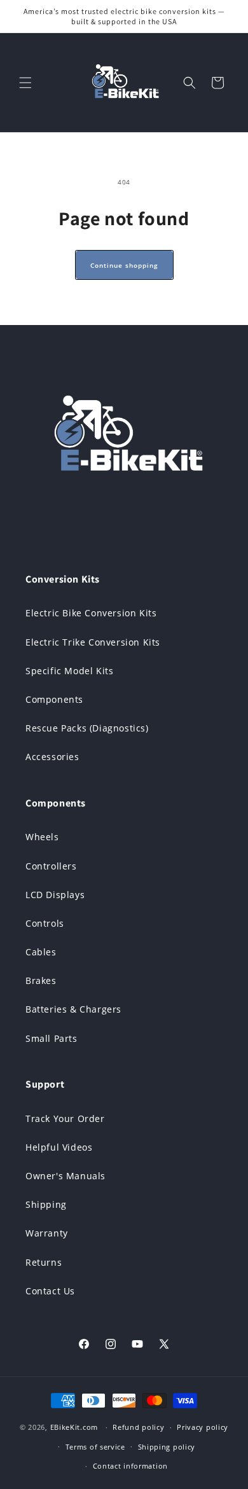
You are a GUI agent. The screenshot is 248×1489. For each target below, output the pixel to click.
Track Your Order (65, 1118)
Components (54, 699)
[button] (25, 83)
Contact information (130, 1466)
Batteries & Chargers (73, 1009)
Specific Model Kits (69, 671)
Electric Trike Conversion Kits (92, 642)
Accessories (52, 757)
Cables (41, 952)
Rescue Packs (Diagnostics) (87, 728)
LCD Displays (55, 895)
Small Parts (51, 1038)
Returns (43, 1262)
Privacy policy (202, 1427)
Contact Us (50, 1291)
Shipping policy (167, 1446)
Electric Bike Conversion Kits (90, 613)
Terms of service (95, 1446)
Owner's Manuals (65, 1176)
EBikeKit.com (74, 1427)
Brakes (41, 980)
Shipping (46, 1204)
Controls (44, 923)
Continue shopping (124, 265)
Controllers (51, 866)
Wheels (42, 837)
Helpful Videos (58, 1147)
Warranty (46, 1233)
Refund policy (138, 1427)
